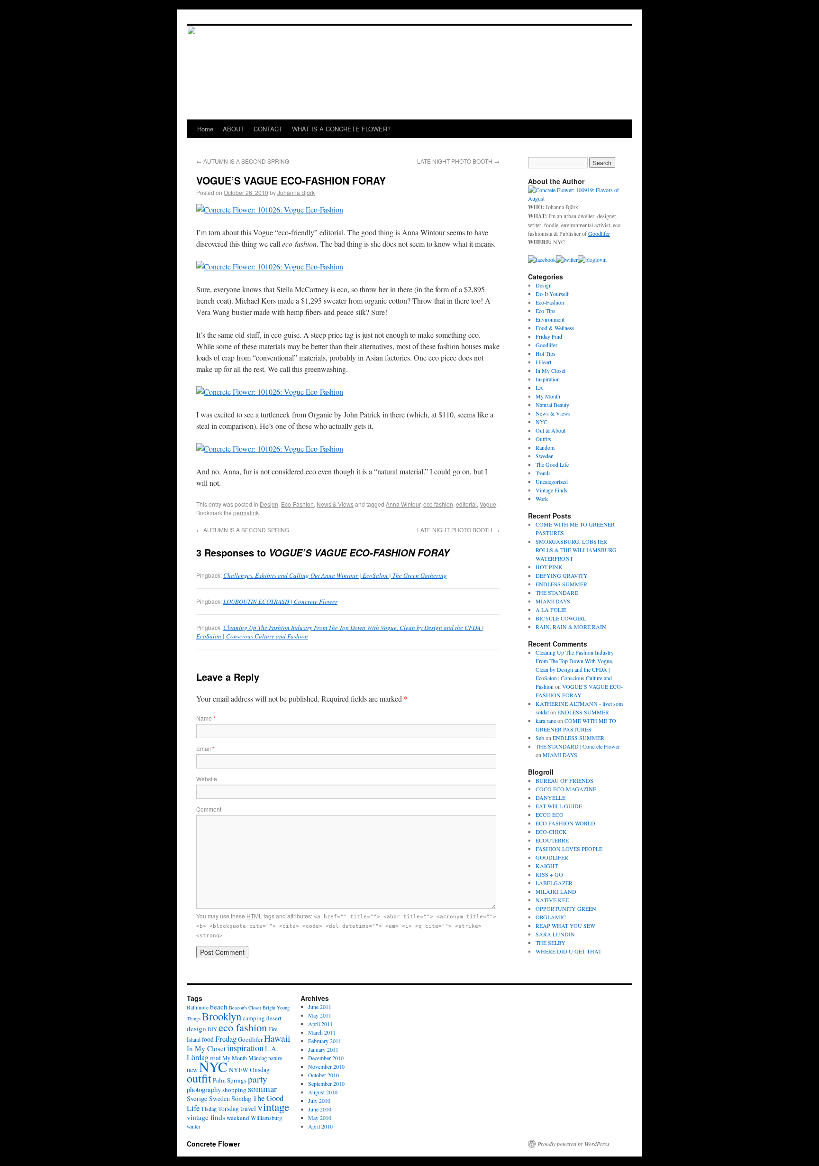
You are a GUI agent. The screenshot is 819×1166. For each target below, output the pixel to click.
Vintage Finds (551, 490)
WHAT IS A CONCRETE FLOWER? (341, 128)
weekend (238, 1117)
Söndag (241, 1098)
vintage (273, 1107)
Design (269, 504)
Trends (543, 473)
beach (219, 1006)
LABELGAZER (554, 883)
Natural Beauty (552, 404)
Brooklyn (221, 1016)
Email (205, 748)
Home (205, 128)
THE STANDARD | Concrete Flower (578, 746)
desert (274, 1018)
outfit (199, 1078)
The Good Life (552, 464)
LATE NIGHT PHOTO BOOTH (458, 161)
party (257, 1079)
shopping (234, 1089)
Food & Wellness (555, 328)
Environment (550, 319)
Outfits (543, 439)
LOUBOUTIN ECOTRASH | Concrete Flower (280, 601)
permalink (246, 513)
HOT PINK (549, 567)
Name (206, 718)
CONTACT (268, 128)
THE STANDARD (557, 592)
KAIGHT (547, 866)
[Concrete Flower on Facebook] (542, 259)
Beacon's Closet (245, 1007)
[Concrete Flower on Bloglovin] (592, 259)
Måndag (257, 1058)
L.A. (271, 1048)
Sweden (545, 456)
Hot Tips (545, 353)
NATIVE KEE (552, 900)
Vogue (488, 504)
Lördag (198, 1057)
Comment (208, 809)
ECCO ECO (550, 814)
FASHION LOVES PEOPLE (569, 848)
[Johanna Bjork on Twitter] (567, 259)
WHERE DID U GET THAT (568, 951)
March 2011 (322, 1032)
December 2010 (326, 1058)
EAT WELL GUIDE (559, 806)
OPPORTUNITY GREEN (566, 908)
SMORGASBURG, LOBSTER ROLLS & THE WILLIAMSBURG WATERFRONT (576, 549)
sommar (262, 1088)
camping (254, 1018)
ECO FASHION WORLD (565, 823)
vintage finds (206, 1117)
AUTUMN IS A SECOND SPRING (242, 161)
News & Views (335, 504)
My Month (548, 396)
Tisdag (209, 1108)
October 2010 (323, 1075)
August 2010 (322, 1092)
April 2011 (320, 1023)
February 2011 (324, 1041)
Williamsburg (266, 1117)
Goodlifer (546, 345)
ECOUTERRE (552, 840)
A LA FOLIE (551, 609)
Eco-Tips (545, 311)
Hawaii (277, 1038)
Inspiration (548, 379)
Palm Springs (229, 1080)
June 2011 (319, 1006)
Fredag (226, 1038)
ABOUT (233, 128)
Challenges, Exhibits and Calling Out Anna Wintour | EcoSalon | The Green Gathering (335, 575)
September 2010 (326, 1083)
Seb (540, 737)
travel (248, 1108)
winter (193, 1126)
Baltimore (198, 1007)
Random (545, 447)
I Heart (543, 362)
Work (542, 498)
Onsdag (260, 1069)
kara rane (546, 720)
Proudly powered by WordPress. (574, 1143)
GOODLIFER (552, 857)
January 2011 (323, 1049)
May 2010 (319, 1117)
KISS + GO (549, 874)
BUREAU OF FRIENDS (564, 780)
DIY (212, 1029)
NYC (541, 422)
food (208, 1039)
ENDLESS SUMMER (561, 584)
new (192, 1069)
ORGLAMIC (551, 917)
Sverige (197, 1098)
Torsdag (228, 1108)
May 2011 (319, 1015)
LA (539, 387)
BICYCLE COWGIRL (561, 618)
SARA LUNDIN (555, 934)
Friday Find (549, 336)
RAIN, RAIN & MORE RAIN (571, 626)
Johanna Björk (296, 192)
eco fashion (438, 504)
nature (275, 1058)
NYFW (238, 1069)
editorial (466, 504)
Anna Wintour (403, 504)
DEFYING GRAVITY (562, 575)
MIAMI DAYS (553, 601)
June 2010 (319, 1109)
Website (206, 779)
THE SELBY (550, 942)
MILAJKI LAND (556, 891)
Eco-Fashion (297, 504)
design (196, 1028)
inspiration (245, 1048)
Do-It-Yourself (552, 293)
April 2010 (320, 1126)
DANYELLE (550, 797)
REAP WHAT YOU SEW (565, 925)
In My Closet (550, 370)
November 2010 (326, 1066)
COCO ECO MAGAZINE (566, 789)
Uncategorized (552, 481)
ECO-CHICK (551, 831)
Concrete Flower (213, 1143)
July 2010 (319, 1100)
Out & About (550, 430)
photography (204, 1089)
